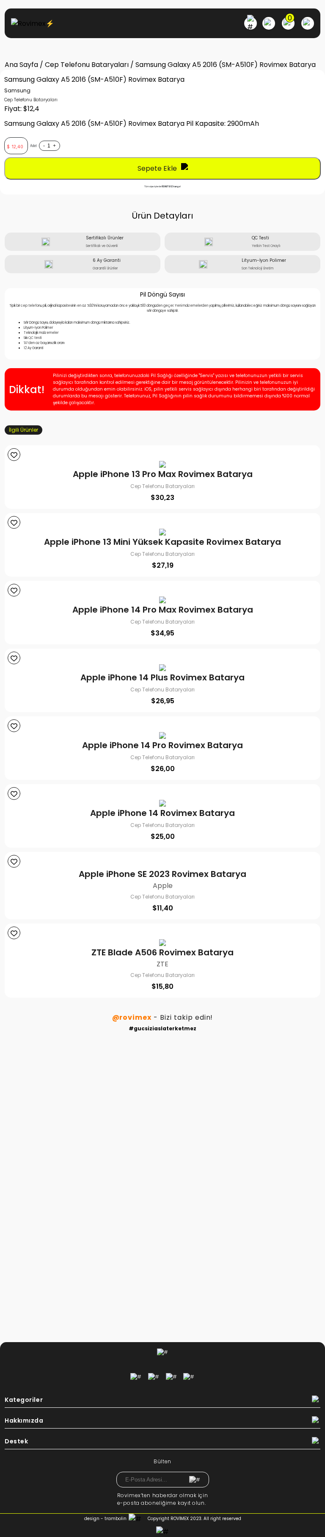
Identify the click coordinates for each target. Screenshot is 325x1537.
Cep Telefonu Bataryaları (87, 64)
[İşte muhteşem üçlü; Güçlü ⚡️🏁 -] (82, 1068)
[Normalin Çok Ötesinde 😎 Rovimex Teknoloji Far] (242, 1209)
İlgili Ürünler (23, 429)
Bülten (162, 1461)
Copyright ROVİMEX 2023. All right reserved (194, 1518)
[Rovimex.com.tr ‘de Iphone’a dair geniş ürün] (242, 1261)
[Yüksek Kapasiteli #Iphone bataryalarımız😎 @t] (82, 1261)
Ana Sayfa (21, 64)
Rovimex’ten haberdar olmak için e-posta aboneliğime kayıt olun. (162, 1499)
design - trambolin (105, 1518)
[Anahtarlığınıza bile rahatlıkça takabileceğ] (242, 1078)
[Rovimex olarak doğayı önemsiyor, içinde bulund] (242, 1146)
